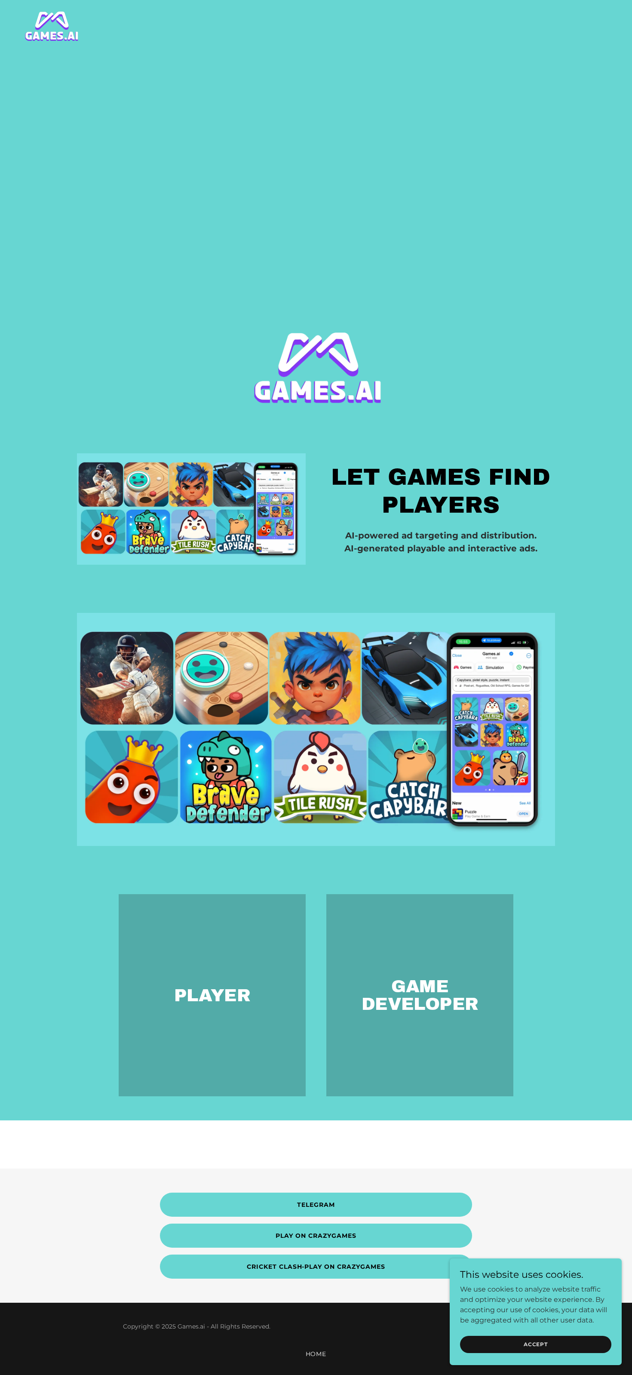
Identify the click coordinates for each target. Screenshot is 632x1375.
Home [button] (316, 1354)
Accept (536, 1344)
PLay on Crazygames (316, 1236)
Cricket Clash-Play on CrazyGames (316, 1266)
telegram (316, 1205)
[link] (51, 26)
